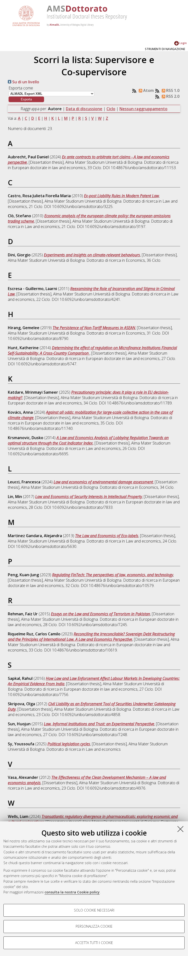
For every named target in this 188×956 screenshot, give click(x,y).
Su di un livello (25, 82)
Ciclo (110, 108)
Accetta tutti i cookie (94, 942)
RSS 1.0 (172, 90)
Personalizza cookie (94, 926)
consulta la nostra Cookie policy (72, 892)
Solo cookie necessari (94, 910)
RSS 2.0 (172, 96)
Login (183, 43)
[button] (26, 99)
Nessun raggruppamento (143, 108)
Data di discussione (84, 108)
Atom (148, 90)
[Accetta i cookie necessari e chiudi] (180, 829)
